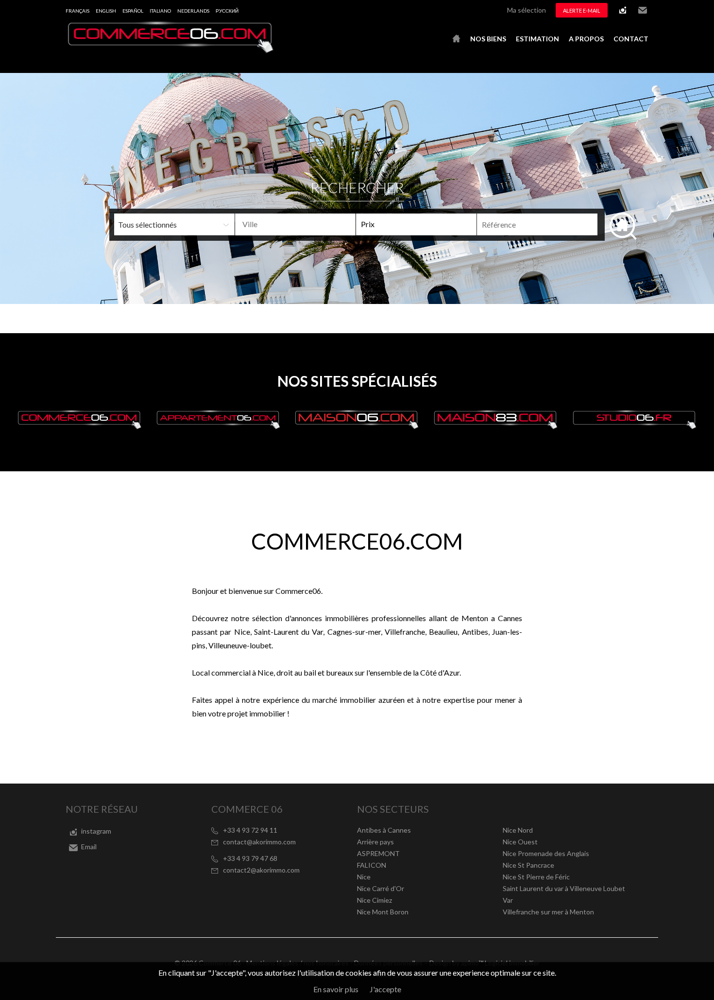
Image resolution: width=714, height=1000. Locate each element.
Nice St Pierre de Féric (536, 877)
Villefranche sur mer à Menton (548, 912)
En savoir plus (335, 989)
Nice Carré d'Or (380, 888)
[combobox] (295, 224)
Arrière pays (375, 842)
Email (642, 10)
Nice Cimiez (374, 900)
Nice (364, 877)
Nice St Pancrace (528, 865)
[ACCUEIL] (456, 39)
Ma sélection (526, 10)
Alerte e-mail (581, 10)
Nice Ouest (520, 842)
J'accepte (385, 989)
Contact (630, 39)
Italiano (160, 11)
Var (508, 900)
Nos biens (488, 39)
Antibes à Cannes (384, 830)
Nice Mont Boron (382, 912)
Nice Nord (518, 830)
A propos (586, 39)
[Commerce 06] (170, 50)
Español (132, 11)
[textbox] (311, 224)
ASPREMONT (378, 853)
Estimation (537, 39)
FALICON (371, 865)
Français (77, 11)
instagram (622, 10)
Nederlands (193, 11)
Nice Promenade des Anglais (546, 853)
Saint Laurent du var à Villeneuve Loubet (564, 888)
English (106, 11)
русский (227, 11)
